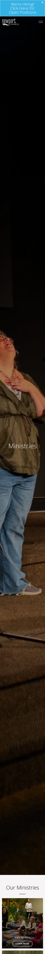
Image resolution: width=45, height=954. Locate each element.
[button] (41, 22)
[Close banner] (42, 3)
